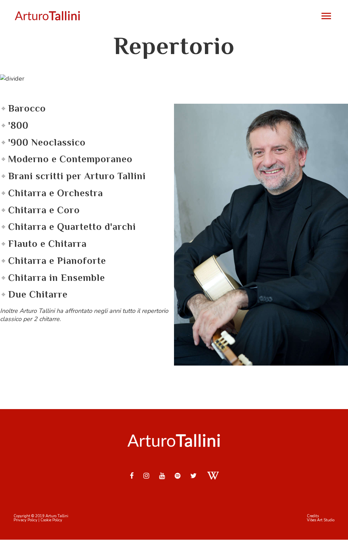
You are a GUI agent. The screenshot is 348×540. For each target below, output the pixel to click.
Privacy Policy (25, 520)
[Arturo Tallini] (48, 15)
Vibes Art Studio (320, 520)
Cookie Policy (51, 520)
